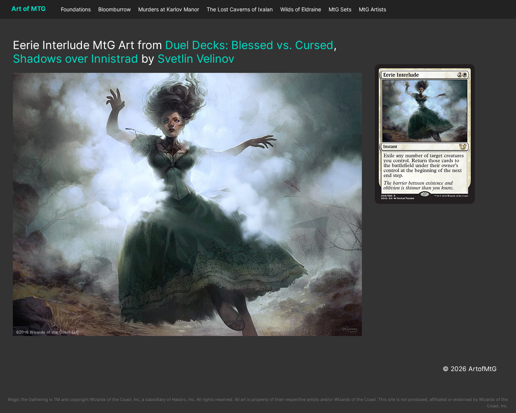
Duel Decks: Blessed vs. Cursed (249, 45)
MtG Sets (340, 9)
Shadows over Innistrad (75, 58)
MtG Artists (372, 9)
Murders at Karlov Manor (168, 9)
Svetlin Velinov (196, 58)
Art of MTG (28, 8)
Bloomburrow (114, 9)
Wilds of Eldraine (300, 9)
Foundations (76, 9)
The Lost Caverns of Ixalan (240, 9)
